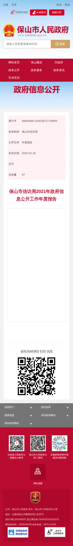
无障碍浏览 (21, 12)
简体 (59, 4)
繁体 (67, 4)
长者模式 (41, 12)
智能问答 (57, 12)
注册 (5, 4)
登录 (14, 4)
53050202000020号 (49, 519)
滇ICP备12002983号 (15, 519)
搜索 (62, 43)
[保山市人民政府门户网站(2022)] (36, 30)
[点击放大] (36, 376)
